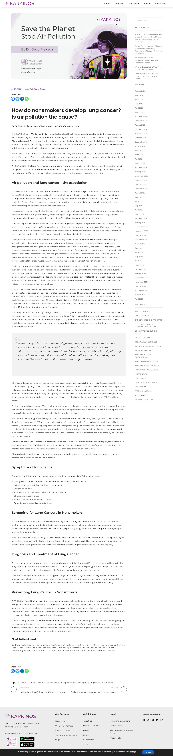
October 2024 (140, 138)
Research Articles (144, 391)
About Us (87, 721)
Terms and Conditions (120, 721)
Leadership (140, 378)
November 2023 (141, 180)
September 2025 (141, 121)
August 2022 (140, 244)
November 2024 (141, 133)
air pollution (22, 682)
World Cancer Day (144, 400)
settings (133, 752)
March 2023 (139, 214)
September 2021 (141, 290)
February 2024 (141, 167)
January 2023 (140, 223)
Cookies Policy (116, 726)
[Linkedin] (22, 99)
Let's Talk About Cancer (35, 89)
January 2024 (140, 172)
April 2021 (139, 299)
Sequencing (61, 735)
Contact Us (88, 740)
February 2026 (141, 116)
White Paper (141, 395)
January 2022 (140, 273)
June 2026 (139, 99)
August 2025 (140, 125)
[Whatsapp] (27, 99)
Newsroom (140, 387)
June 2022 (139, 252)
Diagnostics (60, 721)
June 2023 (139, 201)
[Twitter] (17, 99)
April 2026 (139, 108)
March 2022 (139, 265)
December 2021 (141, 278)
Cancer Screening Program (148, 320)
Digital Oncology (143, 338)
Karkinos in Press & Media (147, 370)
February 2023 (141, 218)
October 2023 (140, 184)
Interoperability (143, 350)
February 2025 (141, 129)
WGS (57, 740)
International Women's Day (148, 346)
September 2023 (141, 189)
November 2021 (141, 282)
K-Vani (86, 730)
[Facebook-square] (144, 720)
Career (86, 735)
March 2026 (140, 112)
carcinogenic (82, 682)
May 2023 (139, 206)
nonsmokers (107, 682)
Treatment (72, 735)
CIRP (85, 744)
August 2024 (140, 146)
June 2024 (139, 155)
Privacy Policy (116, 738)
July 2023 (139, 197)
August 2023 (140, 193)
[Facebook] (13, 99)
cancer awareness (37, 682)
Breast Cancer (142, 311)
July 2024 (139, 150)
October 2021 (140, 286)
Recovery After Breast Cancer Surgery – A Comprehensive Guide (147, 76)
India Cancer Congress (146, 342)
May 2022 (139, 256)
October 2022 (140, 235)
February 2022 (141, 269)
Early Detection (62, 730)
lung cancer (95, 682)
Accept (148, 752)
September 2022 (141, 240)
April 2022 (139, 261)
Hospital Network (91, 726)
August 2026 (140, 91)
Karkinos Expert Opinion (147, 366)
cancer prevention (67, 682)
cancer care (52, 682)
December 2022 (141, 227)
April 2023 (139, 210)
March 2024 (140, 163)
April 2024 (139, 159)
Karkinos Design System (146, 361)
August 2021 (140, 295)
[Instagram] (148, 720)
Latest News (141, 374)
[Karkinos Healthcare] (19, 3)
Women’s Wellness (64, 726)
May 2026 (139, 104)
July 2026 (139, 95)
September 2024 (142, 142)
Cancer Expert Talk (144, 316)
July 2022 (139, 248)
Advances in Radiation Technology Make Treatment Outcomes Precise (146, 60)
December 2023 (141, 176)
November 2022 (141, 231)
